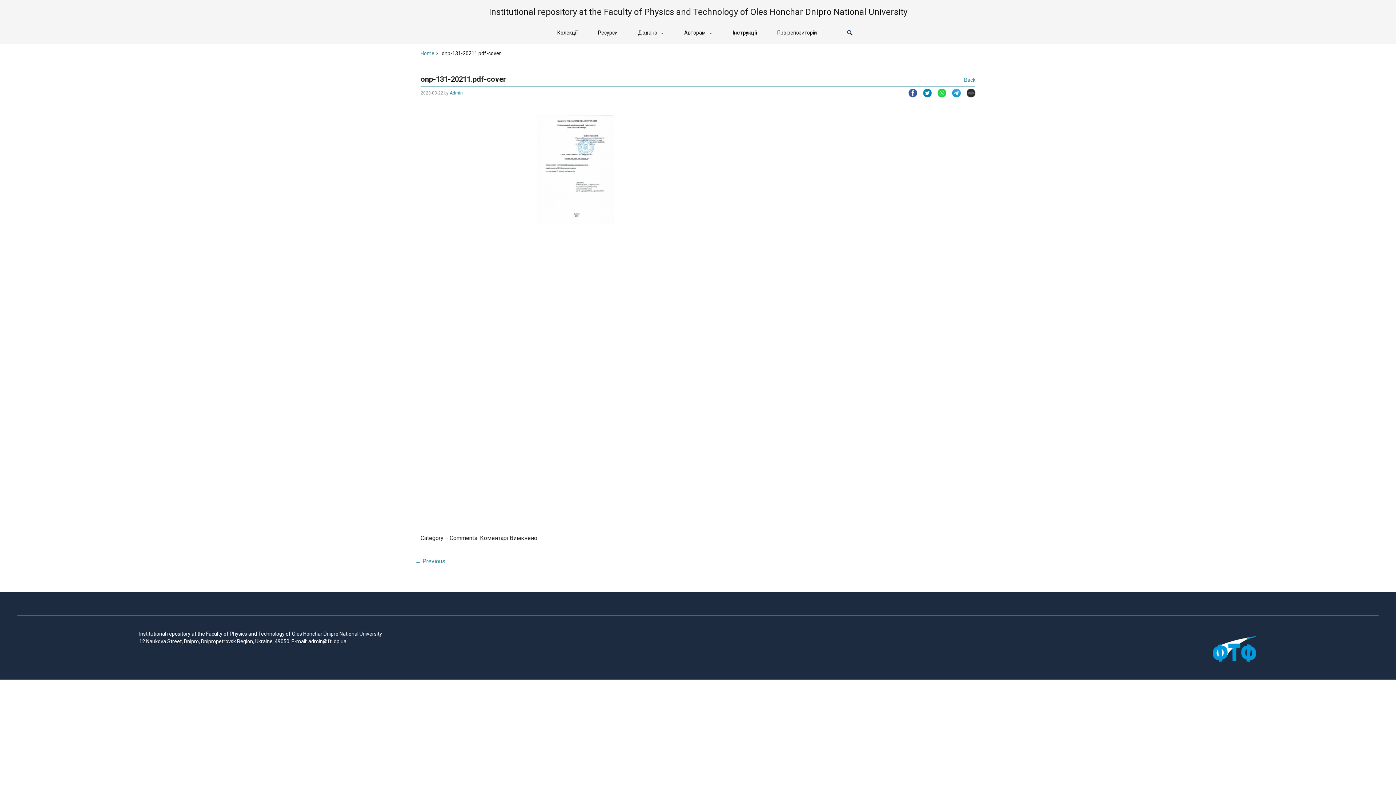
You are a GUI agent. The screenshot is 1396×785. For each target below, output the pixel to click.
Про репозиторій (797, 33)
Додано (647, 33)
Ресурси (608, 33)
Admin (456, 93)
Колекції (567, 33)
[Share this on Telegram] (953, 93)
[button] (850, 33)
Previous (430, 561)
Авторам (695, 33)
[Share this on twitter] (924, 93)
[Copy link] (968, 93)
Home (427, 53)
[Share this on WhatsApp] (939, 93)
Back (969, 80)
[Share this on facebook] (910, 93)
